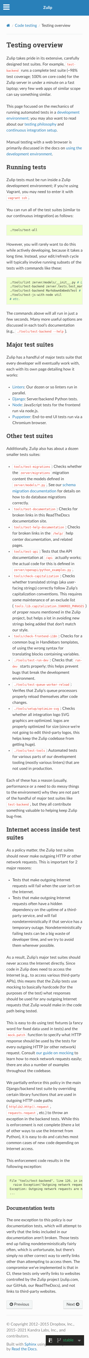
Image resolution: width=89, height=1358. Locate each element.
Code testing (26, 26)
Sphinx (30, 1344)
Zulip (47, 8)
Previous (21, 1304)
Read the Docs (24, 1349)
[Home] (8, 25)
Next (71, 1304)
